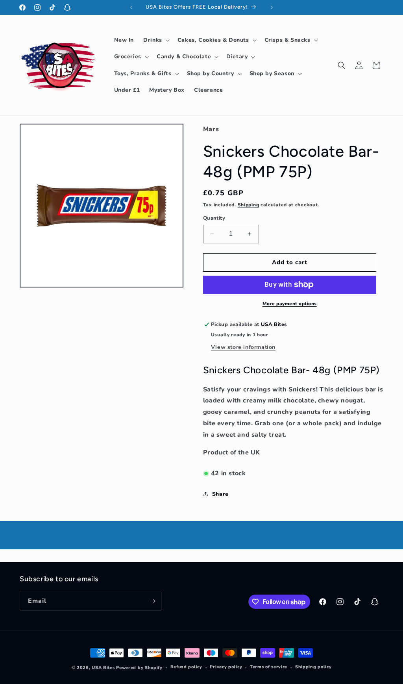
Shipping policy (313, 667)
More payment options (290, 303)
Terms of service (268, 667)
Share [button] (220, 494)
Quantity (214, 218)
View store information (243, 347)
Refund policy (186, 667)
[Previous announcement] (131, 7)
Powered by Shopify (139, 668)
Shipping (248, 205)
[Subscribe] (152, 601)
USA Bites (103, 668)
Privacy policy (226, 667)
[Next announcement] (271, 7)
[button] (156, 40)
